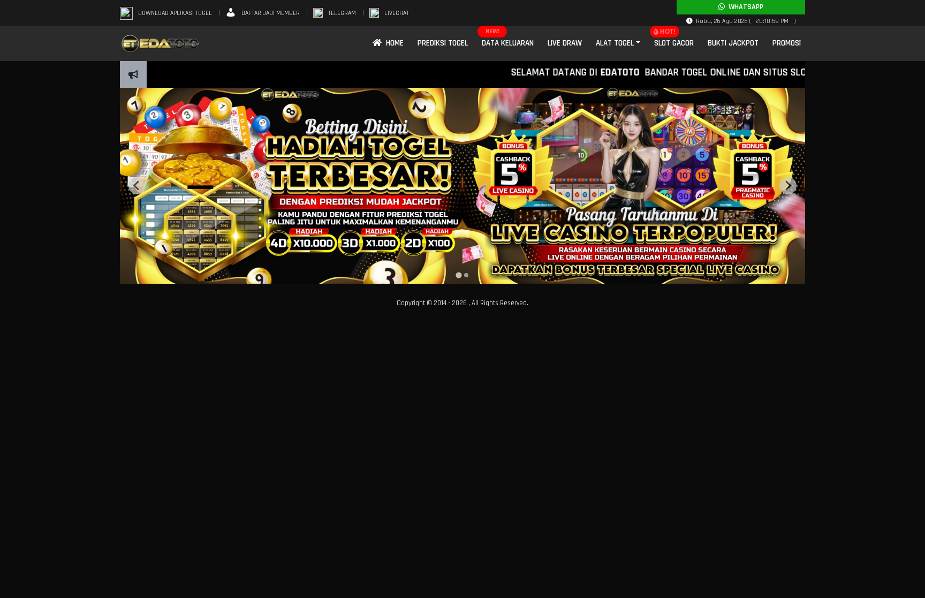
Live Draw (565, 43)
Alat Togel (615, 43)
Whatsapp (744, 7)
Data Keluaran (508, 43)
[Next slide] (788, 185)
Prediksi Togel (443, 43)
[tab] (458, 275)
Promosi (786, 43)
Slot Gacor (674, 43)
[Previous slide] (137, 185)
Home (393, 43)
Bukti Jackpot (733, 43)
